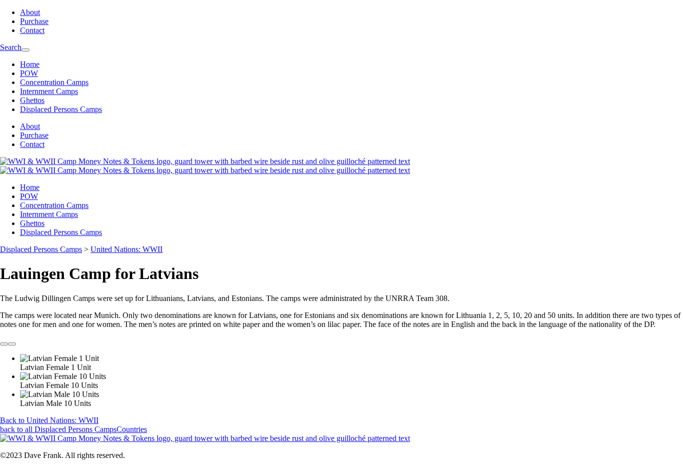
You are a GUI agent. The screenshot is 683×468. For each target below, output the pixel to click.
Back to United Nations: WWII (49, 420)
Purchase (34, 21)
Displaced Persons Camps (61, 109)
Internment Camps (49, 91)
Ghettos (32, 100)
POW (29, 73)
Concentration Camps (54, 82)
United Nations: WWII (126, 249)
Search (11, 47)
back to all (73, 429)
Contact (32, 30)
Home (30, 64)
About (30, 12)
